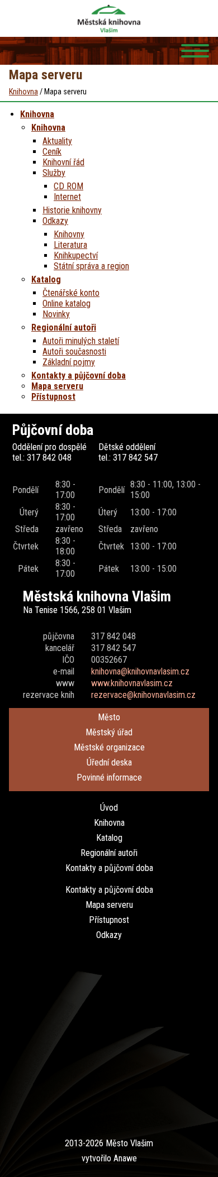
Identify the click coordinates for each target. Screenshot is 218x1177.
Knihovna (109, 822)
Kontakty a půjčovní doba (109, 868)
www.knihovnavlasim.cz (132, 683)
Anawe (125, 1158)
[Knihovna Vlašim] (109, 18)
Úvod (109, 807)
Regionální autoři (109, 853)
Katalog (109, 837)
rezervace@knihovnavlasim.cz (143, 695)
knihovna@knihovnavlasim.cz (140, 671)
